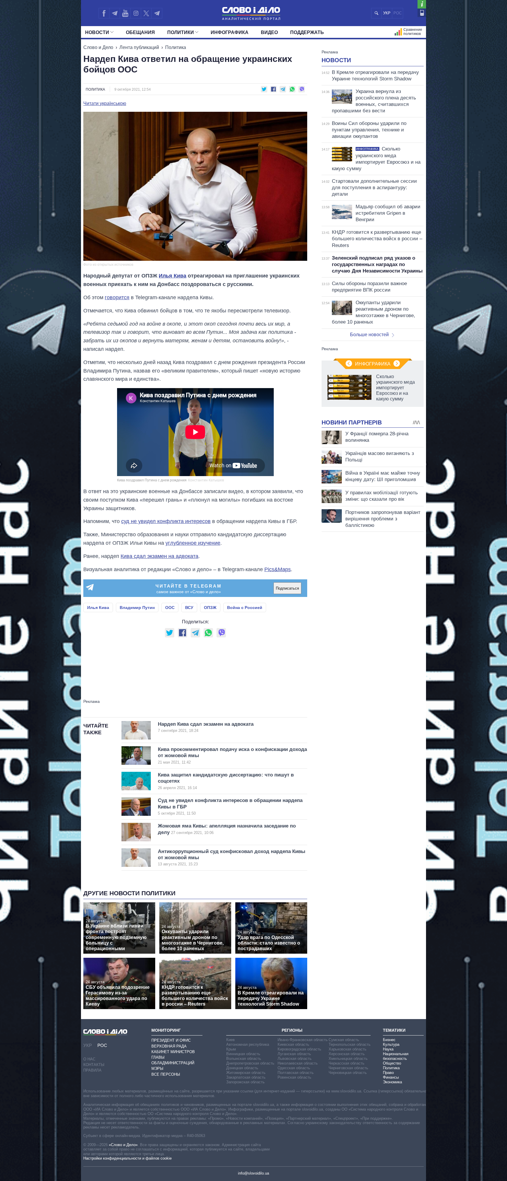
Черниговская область (348, 1068)
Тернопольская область (350, 1044)
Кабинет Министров (173, 1052)
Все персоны (165, 1074)
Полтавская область (296, 1072)
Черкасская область (346, 1063)
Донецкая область (242, 1068)
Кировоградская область (299, 1049)
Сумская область (344, 1040)
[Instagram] (135, 13)
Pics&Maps (277, 569)
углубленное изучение (192, 543)
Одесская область (294, 1068)
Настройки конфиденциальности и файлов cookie (127, 1158)
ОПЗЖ (210, 607)
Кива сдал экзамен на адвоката (159, 556)
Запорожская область (245, 1082)
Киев (230, 1040)
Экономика (392, 1082)
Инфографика (230, 32)
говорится (117, 297)
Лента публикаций (139, 47)
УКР (387, 13)
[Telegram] (114, 13)
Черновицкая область (348, 1072)
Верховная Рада (169, 1046)
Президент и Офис (171, 1040)
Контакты (93, 1064)
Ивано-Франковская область (303, 1040)
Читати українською (104, 103)
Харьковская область (347, 1049)
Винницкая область (243, 1054)
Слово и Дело (98, 47)
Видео (269, 32)
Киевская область (293, 1044)
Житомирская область (246, 1072)
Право (388, 1072)
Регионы (292, 1030)
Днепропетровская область (250, 1063)
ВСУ (189, 607)
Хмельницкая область (348, 1058)
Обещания (140, 32)
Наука (388, 1049)
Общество (392, 1063)
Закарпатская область (246, 1077)
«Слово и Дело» (123, 1145)
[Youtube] (125, 13)
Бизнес (389, 1040)
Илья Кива (172, 276)
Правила (92, 1070)
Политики (180, 32)
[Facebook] (104, 13)
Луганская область (294, 1054)
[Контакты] (422, 13)
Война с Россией (244, 607)
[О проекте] (422, 4)
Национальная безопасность (395, 1056)
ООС (170, 607)
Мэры (157, 1068)
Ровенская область (294, 1077)
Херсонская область (347, 1054)
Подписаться (287, 588)
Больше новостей (369, 334)
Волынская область (243, 1058)
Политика (175, 47)
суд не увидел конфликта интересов (166, 521)
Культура (391, 1044)
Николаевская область (298, 1063)
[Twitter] (146, 13)
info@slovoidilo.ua (253, 1173)
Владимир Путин (137, 607)
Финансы (391, 1077)
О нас (89, 1059)
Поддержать (307, 32)
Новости (97, 32)
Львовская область (295, 1058)
